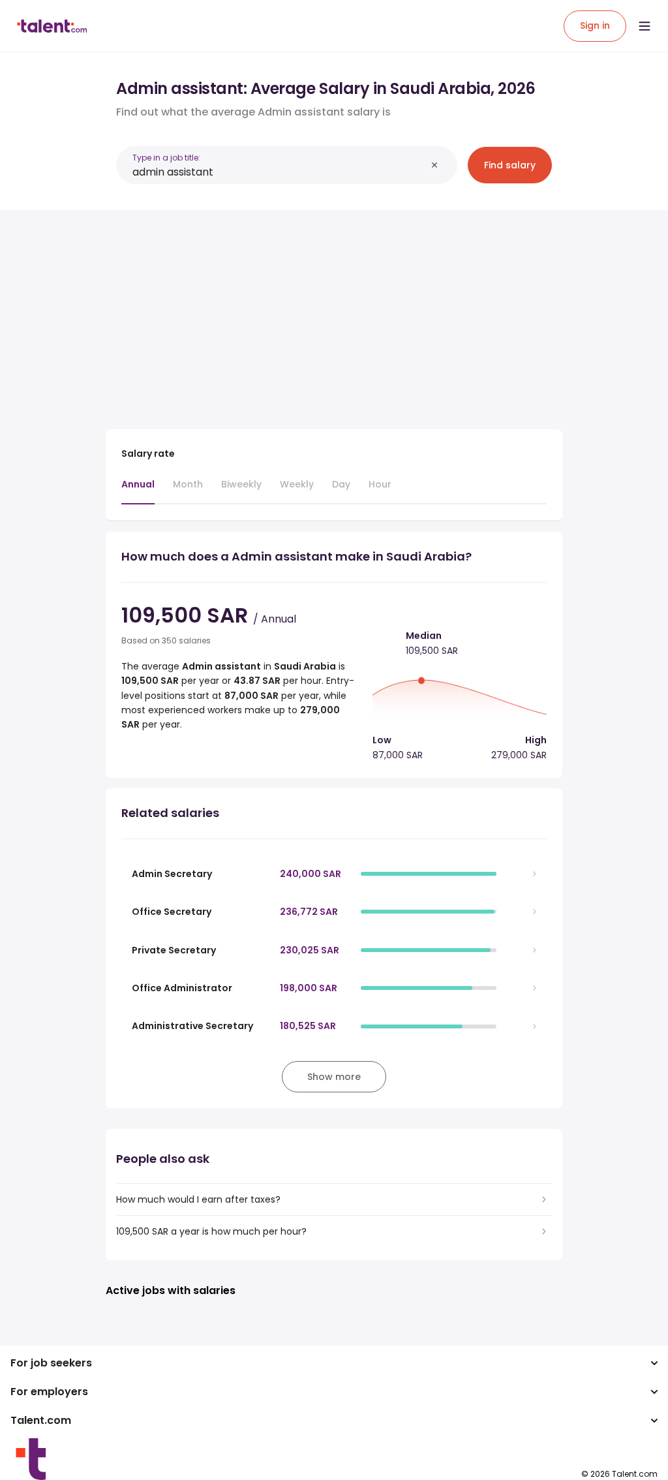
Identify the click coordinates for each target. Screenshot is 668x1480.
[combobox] (279, 172)
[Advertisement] (334, 312)
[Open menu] (644, 26)
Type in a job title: (166, 157)
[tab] (138, 490)
